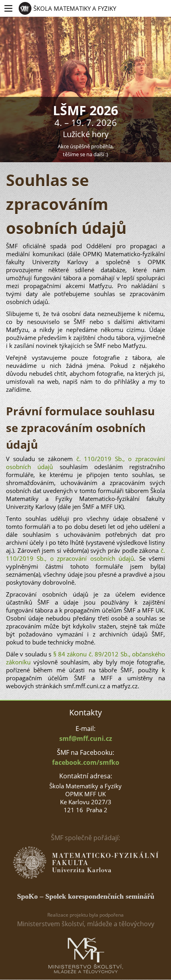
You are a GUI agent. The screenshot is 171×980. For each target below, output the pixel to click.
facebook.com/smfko (85, 762)
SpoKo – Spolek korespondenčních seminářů (85, 896)
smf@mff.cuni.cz (85, 738)
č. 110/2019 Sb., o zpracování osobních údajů (85, 554)
